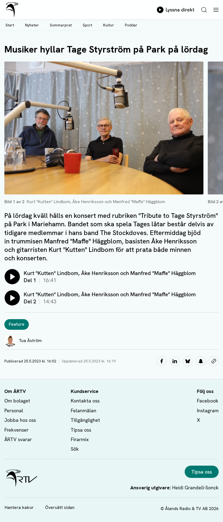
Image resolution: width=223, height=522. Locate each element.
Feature (16, 324)
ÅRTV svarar (18, 439)
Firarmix (80, 439)
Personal (13, 410)
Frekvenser (16, 430)
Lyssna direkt (180, 10)
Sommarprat (61, 25)
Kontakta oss (85, 401)
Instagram (208, 410)
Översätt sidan (60, 507)
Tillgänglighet (85, 420)
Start (9, 25)
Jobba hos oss (20, 420)
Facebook (207, 401)
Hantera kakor (19, 507)
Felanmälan (83, 410)
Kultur (108, 25)
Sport (87, 25)
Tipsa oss (81, 430)
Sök (75, 449)
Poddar (131, 25)
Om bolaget (17, 401)
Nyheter (32, 25)
